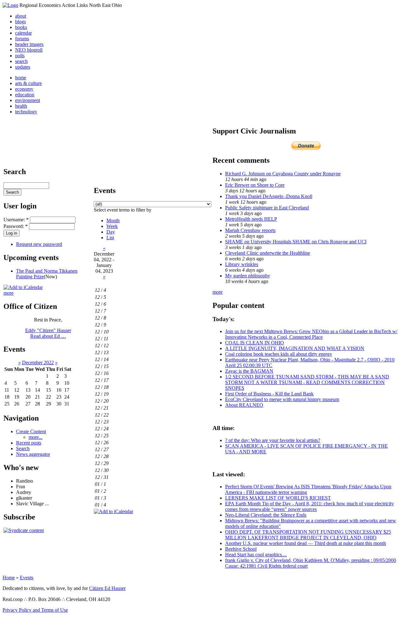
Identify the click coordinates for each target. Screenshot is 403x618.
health (21, 106)
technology (26, 111)
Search (23, 448)
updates (22, 67)
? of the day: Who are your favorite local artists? (272, 440)
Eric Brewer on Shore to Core (255, 185)
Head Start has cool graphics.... (256, 554)
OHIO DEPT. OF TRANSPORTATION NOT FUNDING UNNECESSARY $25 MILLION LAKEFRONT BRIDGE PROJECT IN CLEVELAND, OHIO (308, 534)
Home (9, 577)
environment (27, 100)
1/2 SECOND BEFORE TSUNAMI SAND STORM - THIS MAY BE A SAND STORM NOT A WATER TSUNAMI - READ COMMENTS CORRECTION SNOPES (307, 382)
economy (24, 89)
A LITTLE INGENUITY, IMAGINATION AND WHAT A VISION (294, 348)
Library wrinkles (241, 264)
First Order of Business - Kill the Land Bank (269, 393)
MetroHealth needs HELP (251, 219)
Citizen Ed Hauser (107, 588)
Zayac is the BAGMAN (249, 371)
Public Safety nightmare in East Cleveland (267, 207)
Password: (15, 226)
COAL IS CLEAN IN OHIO (254, 342)
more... (36, 437)
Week (112, 226)
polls (20, 55)
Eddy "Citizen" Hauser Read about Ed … (48, 333)
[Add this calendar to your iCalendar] (23, 287)
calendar (23, 33)
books (21, 27)
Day (110, 232)
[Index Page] (10, 5)
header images (29, 44)
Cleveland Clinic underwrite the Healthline (267, 253)
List (110, 237)
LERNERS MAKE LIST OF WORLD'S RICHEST (278, 498)
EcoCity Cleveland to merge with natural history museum (282, 399)
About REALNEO (244, 405)
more (8, 293)
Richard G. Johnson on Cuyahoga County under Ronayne (283, 173)
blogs (20, 21)
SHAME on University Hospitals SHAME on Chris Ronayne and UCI (295, 241)
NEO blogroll (29, 50)
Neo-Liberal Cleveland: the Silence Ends (265, 515)
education (24, 94)
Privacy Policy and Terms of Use (35, 610)
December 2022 (38, 362)
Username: (16, 219)
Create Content (31, 431)
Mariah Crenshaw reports (250, 230)
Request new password (39, 244)
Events (26, 577)
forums (22, 38)
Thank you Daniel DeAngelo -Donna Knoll (268, 196)
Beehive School (241, 549)
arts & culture (28, 83)
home (20, 77)
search (21, 61)
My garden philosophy (247, 275)
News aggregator (33, 454)
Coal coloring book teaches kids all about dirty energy (278, 354)
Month (113, 220)
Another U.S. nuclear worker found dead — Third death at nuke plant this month (305, 543)
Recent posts (28, 442)
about (20, 16)
